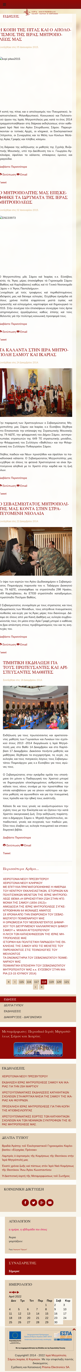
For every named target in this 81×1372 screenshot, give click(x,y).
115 (21, 981)
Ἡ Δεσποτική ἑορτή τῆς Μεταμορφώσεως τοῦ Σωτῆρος (36, 1175)
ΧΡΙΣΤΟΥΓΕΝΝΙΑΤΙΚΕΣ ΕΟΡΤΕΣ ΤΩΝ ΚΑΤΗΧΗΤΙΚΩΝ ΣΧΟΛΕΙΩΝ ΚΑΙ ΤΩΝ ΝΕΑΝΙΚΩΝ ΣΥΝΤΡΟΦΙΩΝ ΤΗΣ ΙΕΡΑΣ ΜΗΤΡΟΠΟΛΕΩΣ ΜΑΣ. (37, 1120)
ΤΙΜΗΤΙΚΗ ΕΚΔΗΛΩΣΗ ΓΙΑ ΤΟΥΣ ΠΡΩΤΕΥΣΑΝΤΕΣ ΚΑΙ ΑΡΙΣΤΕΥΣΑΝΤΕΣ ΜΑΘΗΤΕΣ (35, 667)
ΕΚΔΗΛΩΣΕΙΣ (12, 1011)
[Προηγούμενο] (14, 981)
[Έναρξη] (8, 981)
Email (23, 174)
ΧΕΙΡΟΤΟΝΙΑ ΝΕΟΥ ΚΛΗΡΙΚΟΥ (22, 883)
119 (51, 981)
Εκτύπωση (13, 845)
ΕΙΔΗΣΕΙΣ (10, 999)
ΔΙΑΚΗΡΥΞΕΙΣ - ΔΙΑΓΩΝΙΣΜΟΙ (23, 1017)
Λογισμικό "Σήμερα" (20, 1249)
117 (36, 981)
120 (59, 981)
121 (66, 981)
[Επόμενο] (35, 987)
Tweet (6, 853)
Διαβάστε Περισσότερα (17, 837)
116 (29, 981)
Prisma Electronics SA (55, 1367)
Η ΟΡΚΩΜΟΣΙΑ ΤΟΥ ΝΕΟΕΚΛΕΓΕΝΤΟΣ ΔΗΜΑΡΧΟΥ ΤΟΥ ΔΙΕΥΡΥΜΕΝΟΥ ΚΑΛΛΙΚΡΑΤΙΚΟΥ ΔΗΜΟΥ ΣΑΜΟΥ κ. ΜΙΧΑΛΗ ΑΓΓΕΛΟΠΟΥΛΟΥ (35, 926)
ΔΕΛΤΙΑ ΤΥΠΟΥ (13, 1005)
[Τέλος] (41, 987)
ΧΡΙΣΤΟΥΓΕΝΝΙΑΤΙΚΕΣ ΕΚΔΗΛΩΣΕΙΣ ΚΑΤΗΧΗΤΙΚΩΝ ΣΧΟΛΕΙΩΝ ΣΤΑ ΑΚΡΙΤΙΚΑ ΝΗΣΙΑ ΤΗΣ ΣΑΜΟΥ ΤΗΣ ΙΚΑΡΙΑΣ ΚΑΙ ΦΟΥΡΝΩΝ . (37, 1096)
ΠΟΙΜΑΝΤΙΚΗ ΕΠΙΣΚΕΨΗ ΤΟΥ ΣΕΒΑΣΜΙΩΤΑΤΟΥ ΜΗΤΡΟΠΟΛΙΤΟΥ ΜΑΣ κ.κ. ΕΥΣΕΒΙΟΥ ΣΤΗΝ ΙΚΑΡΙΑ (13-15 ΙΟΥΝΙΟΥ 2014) (34, 969)
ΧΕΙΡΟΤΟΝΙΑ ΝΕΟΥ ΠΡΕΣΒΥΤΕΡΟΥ (26, 879)
